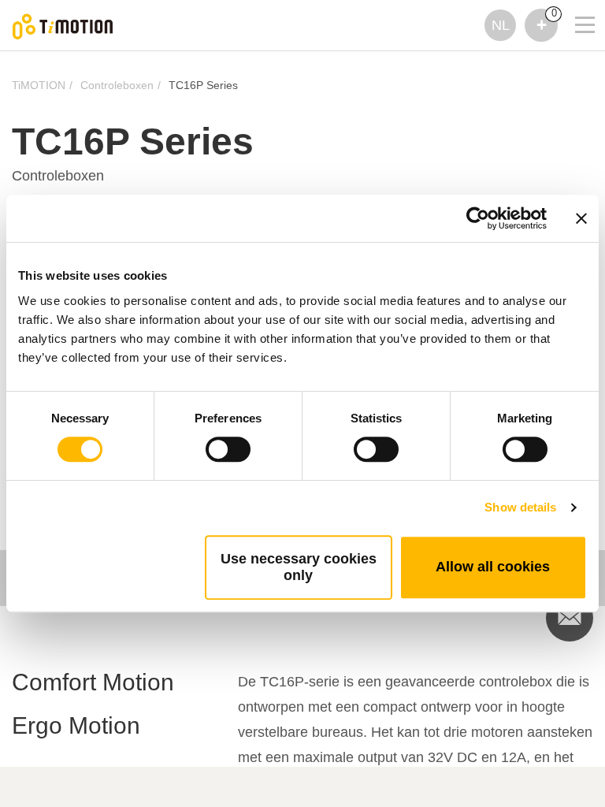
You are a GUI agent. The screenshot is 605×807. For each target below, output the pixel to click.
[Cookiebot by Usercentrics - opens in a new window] (478, 218)
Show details (520, 507)
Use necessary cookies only (299, 567)
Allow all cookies (493, 567)
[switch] (228, 449)
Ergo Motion (76, 725)
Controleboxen (117, 85)
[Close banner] (581, 218)
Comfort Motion (93, 682)
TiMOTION (38, 85)
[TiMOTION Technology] (63, 25)
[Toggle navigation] (575, 4)
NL (501, 25)
